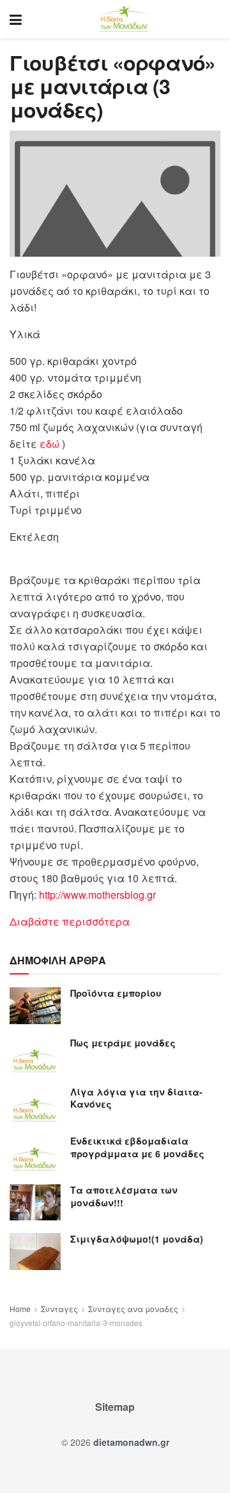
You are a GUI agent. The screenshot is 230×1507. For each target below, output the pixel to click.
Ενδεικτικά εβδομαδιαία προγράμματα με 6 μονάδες (137, 1147)
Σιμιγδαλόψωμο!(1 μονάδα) (136, 1238)
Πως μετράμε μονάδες (123, 1042)
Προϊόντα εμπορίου (116, 993)
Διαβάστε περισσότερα (70, 921)
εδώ (51, 443)
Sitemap (115, 1406)
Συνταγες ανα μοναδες (133, 1308)
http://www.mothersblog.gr (97, 894)
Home (20, 1308)
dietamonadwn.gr (131, 1442)
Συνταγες (59, 1308)
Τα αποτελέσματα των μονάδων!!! (124, 1196)
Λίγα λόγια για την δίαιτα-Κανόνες (136, 1098)
